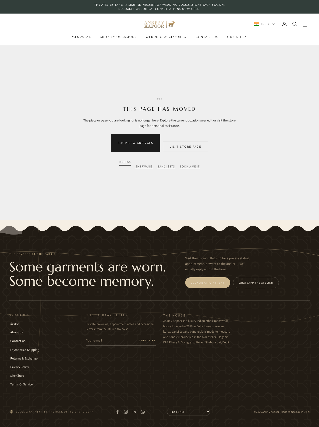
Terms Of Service (21, 384)
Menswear (81, 37)
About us (16, 332)
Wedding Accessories (166, 37)
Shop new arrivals (135, 143)
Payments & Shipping (24, 350)
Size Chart (17, 376)
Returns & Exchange (24, 358)
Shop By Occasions (118, 37)
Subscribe (147, 340)
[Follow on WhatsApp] (142, 411)
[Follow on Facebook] (117, 411)
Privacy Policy (19, 367)
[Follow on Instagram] (126, 411)
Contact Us (207, 37)
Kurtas (125, 162)
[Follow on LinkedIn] (134, 411)
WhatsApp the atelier (256, 282)
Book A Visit (190, 166)
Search (15, 323)
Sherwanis (144, 166)
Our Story (237, 37)
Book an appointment (207, 282)
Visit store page (185, 147)
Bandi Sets (166, 166)
